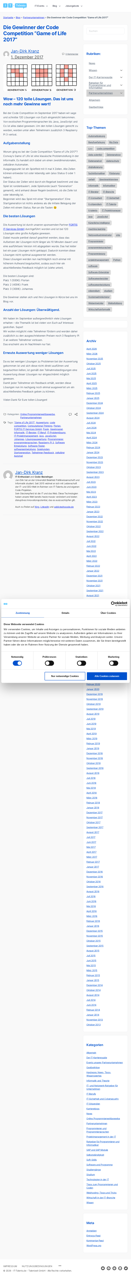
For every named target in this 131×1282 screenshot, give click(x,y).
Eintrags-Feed (93, 1235)
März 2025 (91, 388)
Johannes (19, 439)
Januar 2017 (92, 866)
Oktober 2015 (93, 940)
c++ (90, 148)
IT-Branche (108, 191)
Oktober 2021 (93, 585)
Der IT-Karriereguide (96, 1057)
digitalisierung (95, 167)
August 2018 (92, 773)
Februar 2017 (93, 861)
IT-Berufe (91, 1093)
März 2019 (91, 738)
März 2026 (91, 353)
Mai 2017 (91, 847)
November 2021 (94, 580)
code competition (105, 148)
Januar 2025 (92, 398)
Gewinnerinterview (108, 179)
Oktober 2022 (93, 526)
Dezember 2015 (94, 931)
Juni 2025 (91, 373)
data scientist (95, 154)
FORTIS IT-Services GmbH (28, 429)
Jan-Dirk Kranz (25, 51)
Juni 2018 (91, 783)
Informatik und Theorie (97, 1080)
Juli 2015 (91, 955)
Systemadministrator (98, 297)
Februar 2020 (93, 684)
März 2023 (91, 501)
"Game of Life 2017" (24, 422)
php (118, 235)
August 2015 (92, 950)
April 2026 (91, 348)
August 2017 (92, 832)
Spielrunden (43, 449)
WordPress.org (93, 1245)
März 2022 (91, 561)
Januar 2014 (92, 1014)
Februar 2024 (93, 447)
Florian (57, 425)
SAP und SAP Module (97, 1149)
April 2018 (91, 792)
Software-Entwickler (98, 272)
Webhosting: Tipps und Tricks (101, 1192)
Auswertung (42, 422)
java (41, 435)
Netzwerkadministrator (100, 235)
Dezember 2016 (94, 871)
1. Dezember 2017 (27, 57)
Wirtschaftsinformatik (99, 309)
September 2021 (94, 590)
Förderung (114, 173)
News (89, 1113)
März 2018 (91, 797)
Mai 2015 (91, 965)
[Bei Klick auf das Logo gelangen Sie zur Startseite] (15, 6)
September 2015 (95, 945)
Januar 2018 (92, 807)
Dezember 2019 (94, 694)
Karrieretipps (92, 1108)
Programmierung (96, 253)
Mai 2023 (91, 491)
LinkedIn (44, 506)
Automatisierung (96, 136)
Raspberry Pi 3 (46, 442)
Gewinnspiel (56, 429)
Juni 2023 (91, 487)
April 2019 (91, 733)
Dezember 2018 (94, 753)
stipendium (94, 290)
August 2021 (92, 595)
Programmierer (55, 439)
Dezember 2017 (94, 812)
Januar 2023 (92, 511)
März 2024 (91, 442)
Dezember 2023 (94, 457)
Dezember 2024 (94, 403)
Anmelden (91, 1230)
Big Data (113, 142)
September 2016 (95, 886)
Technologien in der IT (97, 1179)
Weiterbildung (115, 303)
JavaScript (50, 435)
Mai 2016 (91, 906)
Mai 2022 (91, 551)
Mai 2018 (91, 787)
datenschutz (112, 160)
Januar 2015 (92, 980)
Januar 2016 (92, 926)
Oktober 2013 (93, 1024)
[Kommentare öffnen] (70, 414)
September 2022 (95, 531)
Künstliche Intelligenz (99, 222)
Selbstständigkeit (95, 1154)
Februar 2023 (93, 506)
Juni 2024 (91, 427)
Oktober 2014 (93, 990)
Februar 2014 (93, 1009)
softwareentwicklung (25, 449)
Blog (18, 17)
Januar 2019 (92, 748)
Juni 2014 (91, 1005)
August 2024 (93, 417)
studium (108, 290)
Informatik (19, 432)
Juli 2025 (91, 368)
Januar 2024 (92, 452)
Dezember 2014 (94, 985)
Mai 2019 (91, 728)
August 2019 (92, 713)
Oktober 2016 (93, 881)
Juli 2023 (91, 482)
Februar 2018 (93, 802)
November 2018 (94, 758)
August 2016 (92, 891)
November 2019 (94, 699)
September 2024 (95, 413)
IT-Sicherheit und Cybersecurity (102, 1098)
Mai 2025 (91, 378)
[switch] (49, 663)
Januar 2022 (92, 570)
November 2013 (94, 1019)
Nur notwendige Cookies (65, 676)
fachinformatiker (96, 173)
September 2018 (95, 768)
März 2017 (91, 857)
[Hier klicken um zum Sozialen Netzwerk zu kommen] (109, 1268)
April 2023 (91, 496)
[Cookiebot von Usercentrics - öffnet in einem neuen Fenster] (113, 603)
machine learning (96, 229)
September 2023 (95, 472)
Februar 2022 (93, 565)
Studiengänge (93, 1169)
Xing (37, 506)
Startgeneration (22, 452)
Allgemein (91, 1052)
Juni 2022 (91, 546)
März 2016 (91, 916)
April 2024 (91, 437)
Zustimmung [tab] (23, 613)
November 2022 (94, 521)
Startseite (8, 17)
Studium (90, 1174)
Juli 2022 (91, 541)
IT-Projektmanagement (26, 435)
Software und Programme (99, 1164)
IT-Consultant (95, 198)
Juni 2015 (91, 960)
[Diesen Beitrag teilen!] (76, 414)
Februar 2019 (93, 743)
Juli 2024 (91, 422)
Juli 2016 (91, 896)
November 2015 (94, 935)
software (92, 266)
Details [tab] (65, 613)
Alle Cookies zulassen (107, 676)
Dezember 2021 (94, 575)
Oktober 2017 (93, 822)
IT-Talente (111, 204)
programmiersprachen (25, 442)
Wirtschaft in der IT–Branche (100, 1197)
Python (116, 259)
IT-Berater (31, 432)
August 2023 (93, 477)
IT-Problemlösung (56, 432)
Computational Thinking (40, 425)
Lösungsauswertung (35, 439)
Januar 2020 (92, 689)
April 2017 (91, 852)
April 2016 (91, 911)
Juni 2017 (91, 842)
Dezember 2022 (94, 516)
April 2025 (91, 383)
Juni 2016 (91, 901)
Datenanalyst (95, 160)
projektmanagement (98, 259)
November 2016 (94, 876)
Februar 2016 (93, 921)
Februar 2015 (93, 975)
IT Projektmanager (111, 210)
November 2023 (94, 462)
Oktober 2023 (93, 467)
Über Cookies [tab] (108, 613)
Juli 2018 (91, 778)
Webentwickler (96, 303)
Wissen (90, 1202)
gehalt (91, 179)
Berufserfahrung (96, 142)
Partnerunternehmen (33, 17)
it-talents (92, 210)
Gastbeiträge (93, 1067)
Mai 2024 (91, 432)
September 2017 (94, 827)
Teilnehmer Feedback (43, 452)
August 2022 (92, 536)
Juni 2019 (91, 723)
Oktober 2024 (93, 408)
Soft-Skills (91, 1159)
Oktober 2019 (93, 704)
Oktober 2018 (93, 763)
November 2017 (94, 817)
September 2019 (95, 709)
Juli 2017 (90, 837)
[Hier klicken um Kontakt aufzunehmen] (103, 1268)
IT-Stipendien (93, 1103)
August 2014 (92, 995)
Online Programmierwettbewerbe (37, 414)
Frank (46, 429)
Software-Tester (36, 445)
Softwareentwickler (98, 278)
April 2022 (91, 556)
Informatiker (109, 185)
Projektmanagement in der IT (101, 1136)
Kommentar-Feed (95, 1240)
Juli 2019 (91, 718)
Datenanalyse (114, 154)
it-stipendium (95, 204)
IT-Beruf (42, 432)
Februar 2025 (93, 393)
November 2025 (94, 358)
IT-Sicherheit (113, 198)
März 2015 (91, 970)
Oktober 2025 (93, 363)
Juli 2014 (91, 1000)
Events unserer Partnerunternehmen (104, 1062)
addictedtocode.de (64, 506)
